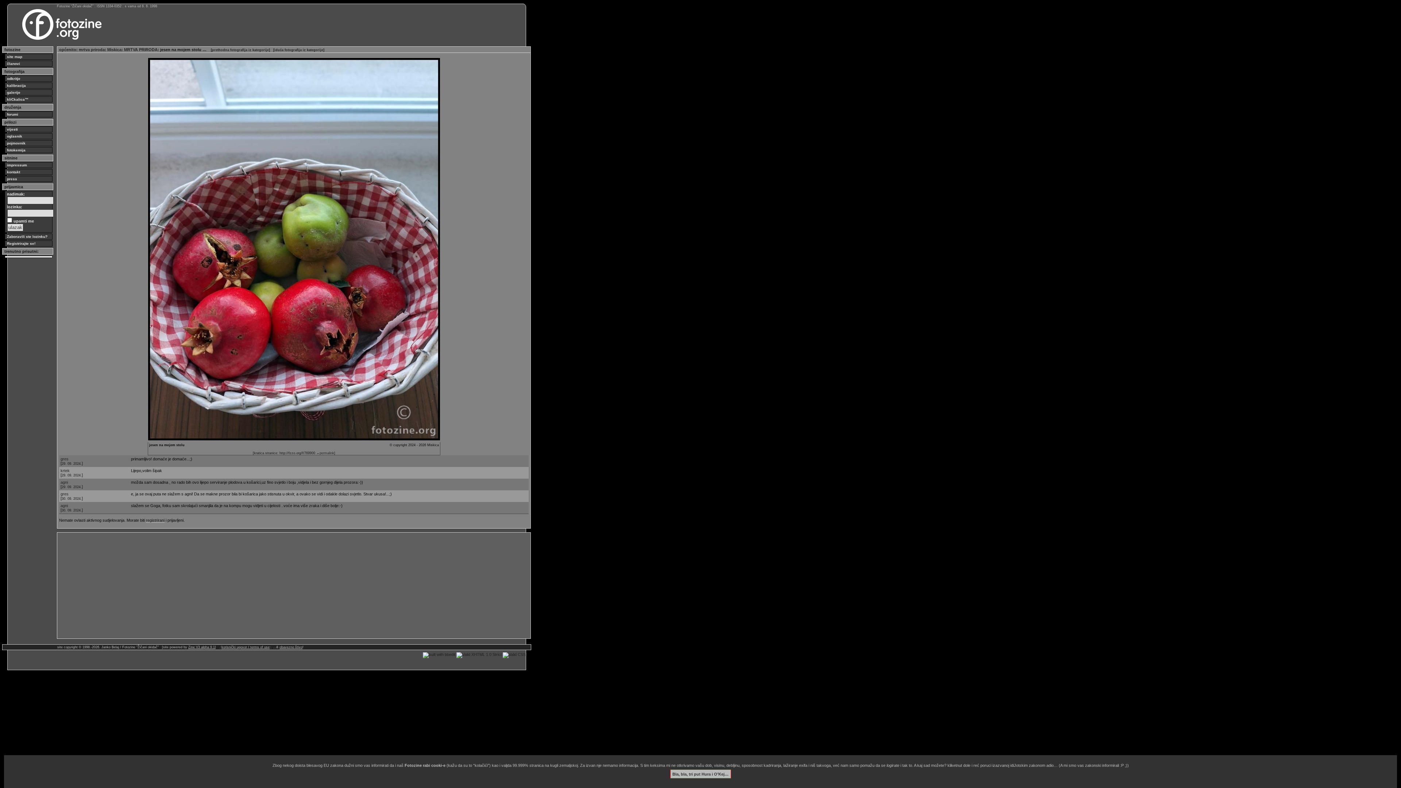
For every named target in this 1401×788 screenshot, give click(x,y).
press (12, 179)
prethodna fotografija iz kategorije (240, 50)
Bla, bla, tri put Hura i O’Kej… (700, 774)
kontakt (13, 172)
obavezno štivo (290, 647)
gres (65, 459)
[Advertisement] (278, 585)
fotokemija (16, 150)
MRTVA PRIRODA (141, 49)
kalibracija (16, 86)
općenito (67, 49)
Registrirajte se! (21, 244)
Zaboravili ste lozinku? (27, 237)
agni (64, 482)
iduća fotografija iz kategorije (298, 50)
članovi (13, 64)
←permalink (325, 453)
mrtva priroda (92, 49)
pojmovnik (16, 143)
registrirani (155, 520)
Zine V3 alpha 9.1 (201, 647)
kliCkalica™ (17, 99)
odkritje (13, 79)
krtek (65, 470)
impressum (17, 165)
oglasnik (14, 136)
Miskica (114, 49)
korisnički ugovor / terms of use (245, 647)
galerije (13, 92)
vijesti (12, 129)
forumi (12, 114)
